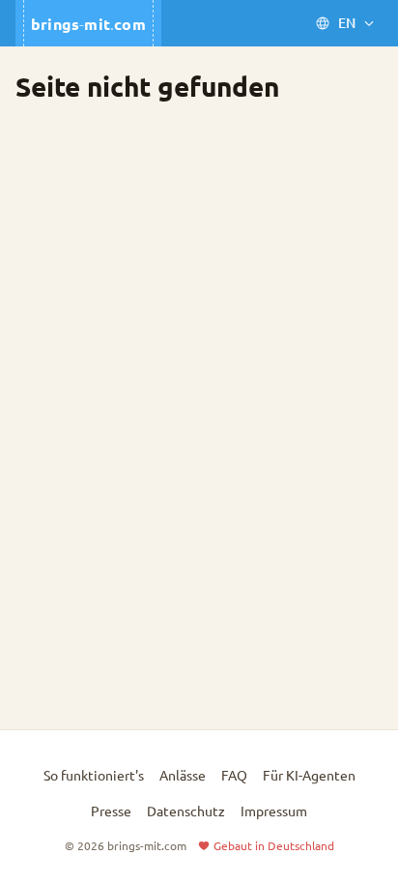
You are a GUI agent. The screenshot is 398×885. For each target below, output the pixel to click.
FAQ (234, 774)
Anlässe (182, 774)
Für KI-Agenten (309, 774)
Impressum (274, 810)
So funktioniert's (93, 774)
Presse (111, 810)
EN (346, 23)
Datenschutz (186, 810)
